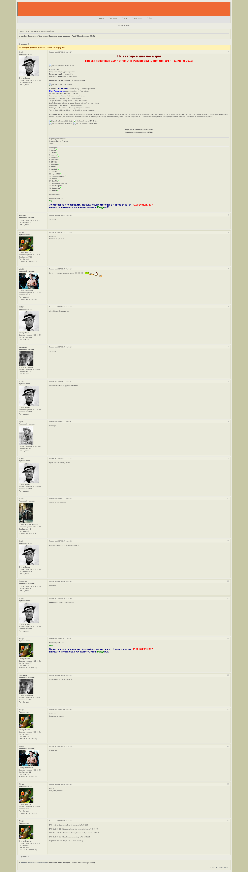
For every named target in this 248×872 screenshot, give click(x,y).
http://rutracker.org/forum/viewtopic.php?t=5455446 (71, 825)
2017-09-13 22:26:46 (64, 784)
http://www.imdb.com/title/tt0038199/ (139, 132)
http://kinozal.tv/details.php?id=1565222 (76, 837)
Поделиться (53, 52)
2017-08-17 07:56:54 (64, 307)
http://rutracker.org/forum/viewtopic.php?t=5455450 (81, 833)
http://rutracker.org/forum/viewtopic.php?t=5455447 (80, 829)
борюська (23, 581)
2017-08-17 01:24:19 (64, 232)
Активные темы (123, 25)
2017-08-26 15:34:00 (64, 598)
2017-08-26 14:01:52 (64, 581)
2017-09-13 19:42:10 (64, 746)
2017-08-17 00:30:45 (64, 215)
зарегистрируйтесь (47, 31)
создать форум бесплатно (219, 867)
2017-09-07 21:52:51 (64, 638)
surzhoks (23, 347)
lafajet (21, 52)
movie (23, 36)
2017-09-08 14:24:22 (64, 675)
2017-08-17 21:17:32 (64, 541)
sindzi (21, 269)
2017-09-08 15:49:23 (64, 709)
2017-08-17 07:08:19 (64, 269)
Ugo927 (22, 422)
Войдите (34, 31)
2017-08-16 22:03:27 (64, 52)
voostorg (22, 215)
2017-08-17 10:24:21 (64, 421)
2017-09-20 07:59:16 (64, 821)
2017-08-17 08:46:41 (64, 381)
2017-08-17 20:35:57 (64, 498)
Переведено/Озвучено (37, 36)
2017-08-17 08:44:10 (64, 347)
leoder (21, 499)
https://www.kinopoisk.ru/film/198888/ (139, 130)
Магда (21, 232)
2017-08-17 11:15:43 (64, 458)
